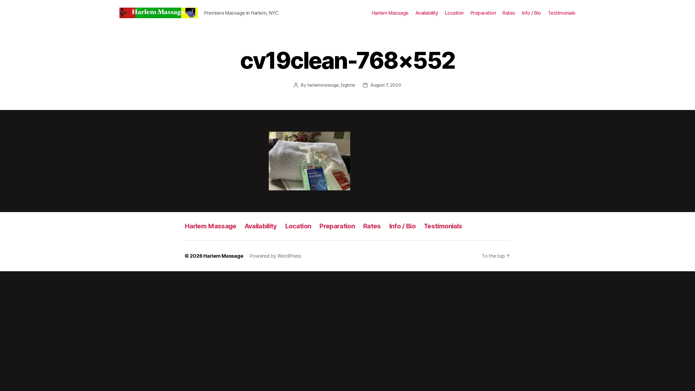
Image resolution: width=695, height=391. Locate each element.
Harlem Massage (390, 13)
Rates (509, 13)
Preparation (483, 13)
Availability (426, 13)
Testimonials (562, 13)
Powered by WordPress (275, 256)
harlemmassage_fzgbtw (331, 85)
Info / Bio (531, 13)
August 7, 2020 (385, 85)
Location (454, 13)
